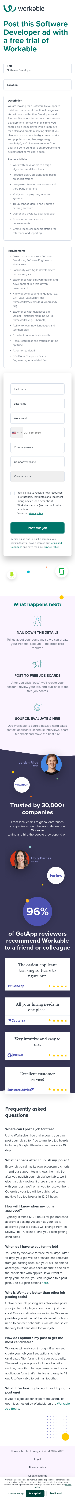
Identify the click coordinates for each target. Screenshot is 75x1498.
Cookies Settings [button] (17, 1493)
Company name (23, 447)
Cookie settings (37, 1476)
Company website (25, 462)
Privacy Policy (51, 547)
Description (15, 100)
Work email (20, 418)
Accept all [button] (35, 1493)
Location (12, 85)
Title (9, 66)
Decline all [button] (56, 1493)
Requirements (16, 251)
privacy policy (35, 513)
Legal (37, 1459)
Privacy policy (37, 1467)
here (45, 1283)
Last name (20, 403)
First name (20, 389)
